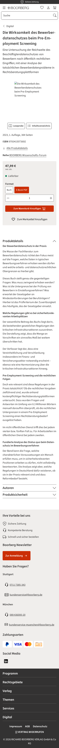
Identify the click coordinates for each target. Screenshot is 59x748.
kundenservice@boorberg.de (26, 595)
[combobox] (26, 15)
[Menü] (4, 8)
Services (8, 708)
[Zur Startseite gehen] (18, 8)
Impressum (15, 726)
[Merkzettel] (42, 8)
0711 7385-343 (17, 585)
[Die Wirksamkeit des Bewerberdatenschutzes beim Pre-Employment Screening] (29, 100)
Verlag (7, 691)
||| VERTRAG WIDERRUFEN (29, 732)
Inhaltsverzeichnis (41, 126)
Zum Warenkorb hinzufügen (27, 208)
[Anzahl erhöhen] (51, 198)
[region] (29, 100)
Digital (7, 717)
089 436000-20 (17, 615)
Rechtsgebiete (13, 682)
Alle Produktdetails (17, 148)
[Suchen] (55, 15)
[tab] (29, 241)
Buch (9, 190)
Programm (10, 673)
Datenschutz (40, 726)
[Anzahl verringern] (8, 198)
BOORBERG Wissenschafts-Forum (27, 155)
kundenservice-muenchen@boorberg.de (31, 625)
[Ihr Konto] (48, 8)
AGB (27, 726)
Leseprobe (18, 126)
